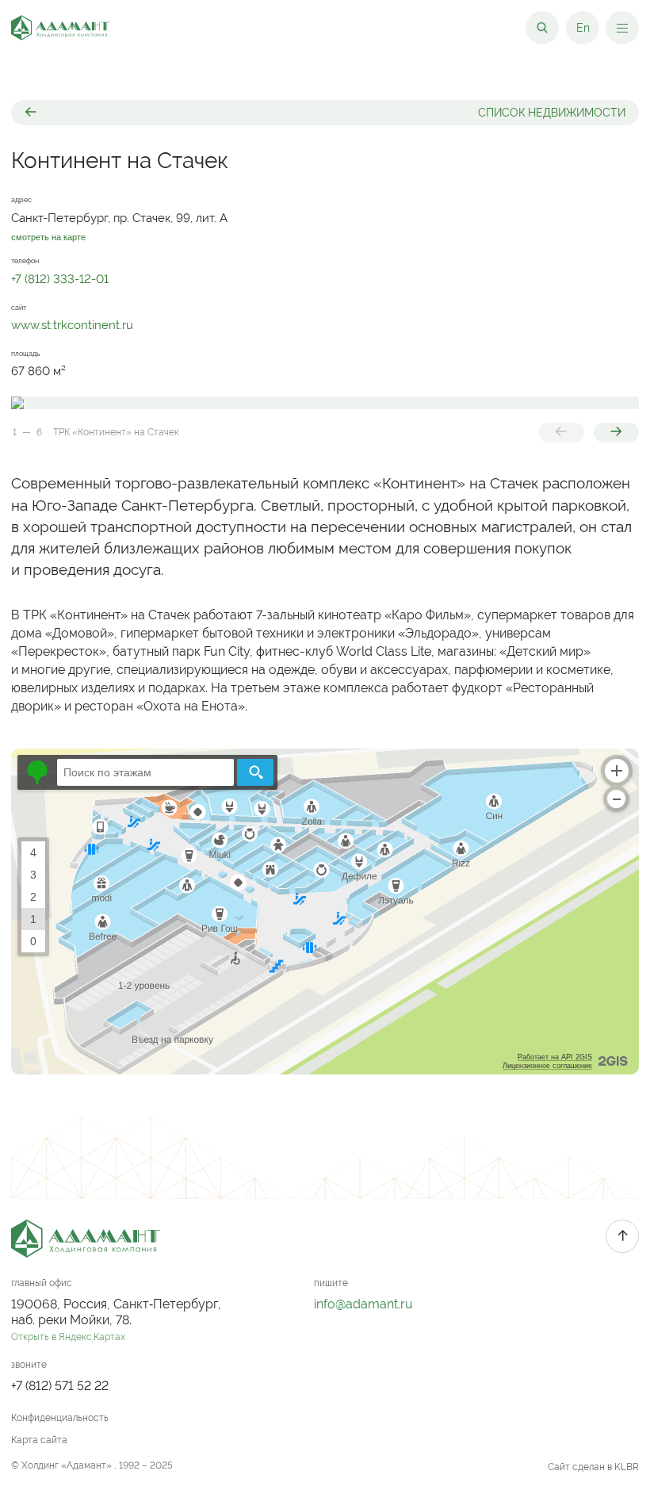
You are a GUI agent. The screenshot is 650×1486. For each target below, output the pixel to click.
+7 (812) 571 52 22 (60, 1385)
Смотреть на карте (48, 237)
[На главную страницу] (60, 27)
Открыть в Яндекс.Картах (68, 1336)
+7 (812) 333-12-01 (60, 278)
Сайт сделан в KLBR (593, 1467)
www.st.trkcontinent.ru (72, 324)
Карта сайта (39, 1440)
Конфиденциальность (60, 1417)
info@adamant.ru (363, 1304)
